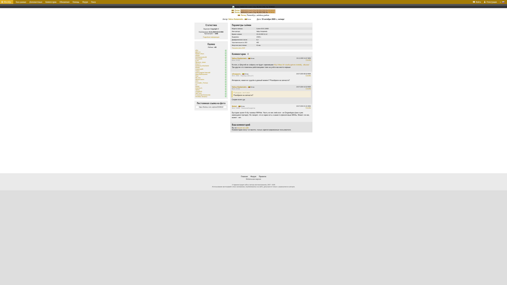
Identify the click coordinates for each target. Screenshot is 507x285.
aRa (196, 50)
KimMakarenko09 (201, 57)
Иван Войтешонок (201, 74)
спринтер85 (199, 69)
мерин (197, 55)
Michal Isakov (199, 79)
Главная (244, 176)
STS (196, 81)
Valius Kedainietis (235, 19)
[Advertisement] (253, 152)
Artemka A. (198, 88)
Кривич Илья (199, 53)
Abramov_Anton (200, 62)
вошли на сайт (243, 128)
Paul (196, 76)
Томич (197, 71)
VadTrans (198, 93)
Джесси (197, 52)
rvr (196, 84)
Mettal (197, 86)
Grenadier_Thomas (201, 83)
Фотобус (7, 2)
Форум (253, 176)
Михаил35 (198, 59)
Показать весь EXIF (238, 48)
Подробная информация (211, 37)
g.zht (197, 60)
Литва (237, 10)
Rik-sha (197, 78)
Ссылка (308, 60)
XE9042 (271, 10)
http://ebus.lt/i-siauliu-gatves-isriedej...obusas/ (291, 65)
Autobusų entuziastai (202, 65)
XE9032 (271, 12)
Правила (262, 176)
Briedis (197, 67)
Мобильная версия (253, 179)
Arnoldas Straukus (201, 96)
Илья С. (198, 64)
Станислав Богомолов (202, 95)
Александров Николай (202, 72)
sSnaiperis (198, 91)
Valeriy (197, 90)
